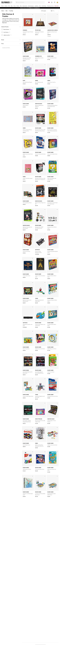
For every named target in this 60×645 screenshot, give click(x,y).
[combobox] (31, 2)
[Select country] (49, 2)
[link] (28, 32)
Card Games (7, 32)
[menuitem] (2, 6)
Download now (37, 7)
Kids (6, 10)
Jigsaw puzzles (7, 35)
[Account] (52, 2)
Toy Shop (11, 10)
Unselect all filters (6, 47)
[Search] (17, 2)
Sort (52, 10)
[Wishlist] (54, 2)
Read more (4, 22)
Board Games (7, 29)
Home (2, 10)
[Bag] (57, 2)
